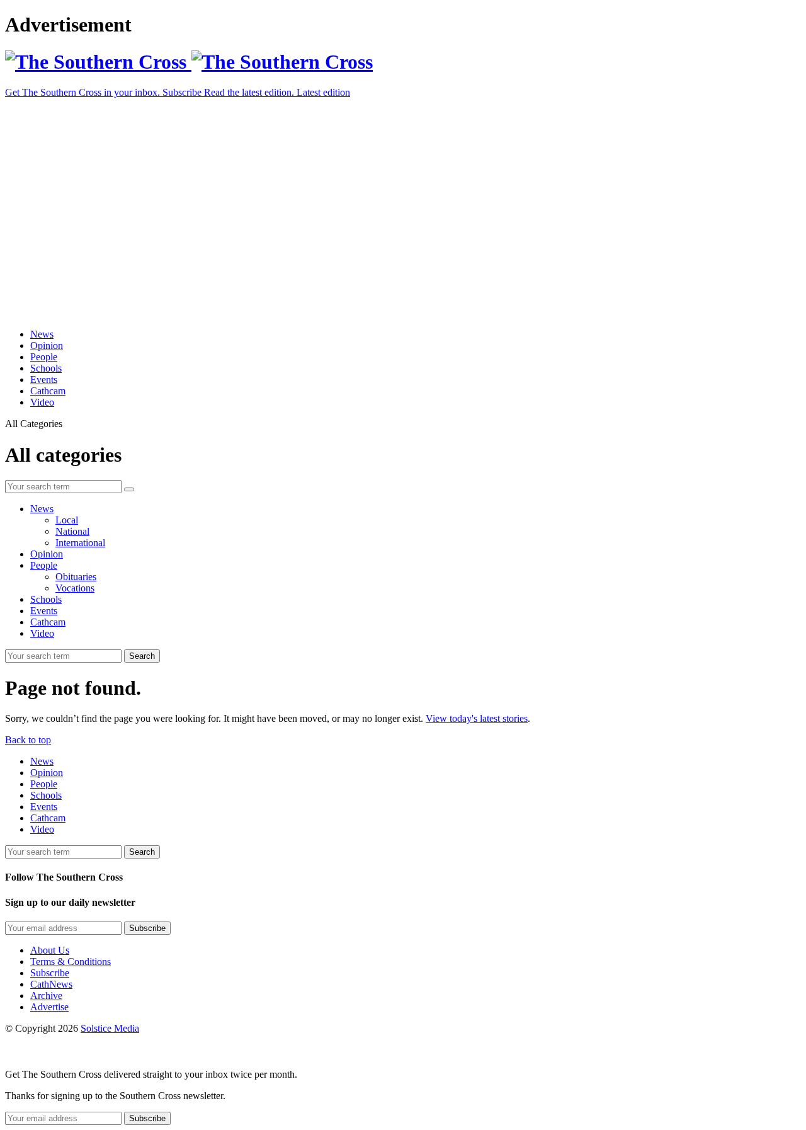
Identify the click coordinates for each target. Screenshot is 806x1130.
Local (66, 520)
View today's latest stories (477, 718)
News (42, 334)
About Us (49, 950)
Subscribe (49, 972)
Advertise (49, 1007)
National (72, 531)
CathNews (51, 984)
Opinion (46, 345)
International (80, 542)
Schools (46, 368)
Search (142, 656)
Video (42, 402)
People (43, 356)
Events (43, 379)
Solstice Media (110, 1028)
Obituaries (75, 576)
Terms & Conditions (70, 961)
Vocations (74, 588)
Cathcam (47, 390)
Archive (46, 995)
